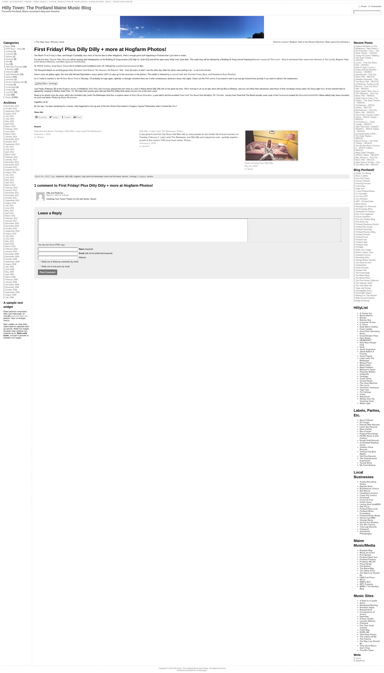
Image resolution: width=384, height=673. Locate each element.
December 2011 (12, 193)
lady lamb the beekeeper (92, 176)
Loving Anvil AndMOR (370, 504)
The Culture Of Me (368, 637)
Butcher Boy (365, 320)
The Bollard (365, 566)
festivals (9, 59)
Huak (362, 347)
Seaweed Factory (363, 255)
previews (10, 79)
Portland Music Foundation (367, 512)
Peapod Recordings (369, 434)
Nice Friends (365, 431)
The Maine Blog (362, 275)
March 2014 (10, 134)
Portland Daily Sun (368, 557)
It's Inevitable (361, 194)
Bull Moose (365, 491)
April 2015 (9, 124)
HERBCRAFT (366, 340)
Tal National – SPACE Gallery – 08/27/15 (365, 106)
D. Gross (364, 324)
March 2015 (10, 126)
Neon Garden (366, 429)
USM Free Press (367, 577)
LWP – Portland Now (364, 201)
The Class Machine (368, 383)
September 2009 (12, 262)
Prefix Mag (365, 630)
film (7, 61)
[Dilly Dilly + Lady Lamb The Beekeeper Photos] (191, 139)
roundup (9, 84)
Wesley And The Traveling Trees (367, 400)
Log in (358, 658)
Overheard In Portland (365, 211)
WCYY (363, 580)
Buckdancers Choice (369, 488)
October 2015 (11, 108)
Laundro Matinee (367, 621)
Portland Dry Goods (364, 227)
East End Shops (363, 178)
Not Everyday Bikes (364, 209)
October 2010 (11, 228)
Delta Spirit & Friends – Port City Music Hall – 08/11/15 (368, 163)
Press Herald (366, 564)
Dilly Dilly (93, 89)
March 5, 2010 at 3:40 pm (57, 195)
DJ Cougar (364, 422)
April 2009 (9, 274)
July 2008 (9, 297)
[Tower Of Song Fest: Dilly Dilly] (295, 145)
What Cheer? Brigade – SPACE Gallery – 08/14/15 (367, 154)
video (8, 95)
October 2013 (11, 142)
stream (9, 90)
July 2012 (9, 175)
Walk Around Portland (365, 298)
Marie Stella (365, 365)
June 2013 (9, 149)
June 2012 (9, 177)
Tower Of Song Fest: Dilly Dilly (258, 163)
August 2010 (10, 233)
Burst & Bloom (366, 420)
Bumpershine (366, 610)
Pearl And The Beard (189, 95)
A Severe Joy (366, 313)
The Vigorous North (364, 283)
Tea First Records (368, 456)
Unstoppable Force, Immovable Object (364, 292)
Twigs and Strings (363, 288)
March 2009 (10, 277)
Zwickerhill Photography (366, 532)
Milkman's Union (367, 369)
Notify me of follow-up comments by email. (60, 262)
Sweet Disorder (362, 268)
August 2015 (10, 114)
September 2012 (12, 170)
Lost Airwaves (362, 199)
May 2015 (9, 121)
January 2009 (11, 282)
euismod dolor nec (20, 316)
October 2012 (11, 167)
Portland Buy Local (369, 509)
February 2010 (11, 249)
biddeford (60, 176)
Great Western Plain (369, 336)
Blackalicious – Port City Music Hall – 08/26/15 (366, 111)
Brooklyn (10, 69)
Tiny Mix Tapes (367, 650)
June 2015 (9, 119)
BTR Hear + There (14, 49)
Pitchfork (364, 623)
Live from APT (362, 196)
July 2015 (9, 116)
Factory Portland (363, 181)
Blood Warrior (366, 315)
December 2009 (12, 254)
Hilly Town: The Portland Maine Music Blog (46, 7)
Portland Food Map (364, 229)
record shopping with (15, 82)
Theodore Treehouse (369, 387)
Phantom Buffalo (367, 372)
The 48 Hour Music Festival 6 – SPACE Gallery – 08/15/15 (368, 148)
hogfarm (77, 176)
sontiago (133, 176)
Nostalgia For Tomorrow (366, 206)
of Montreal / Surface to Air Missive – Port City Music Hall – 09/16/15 (367, 86)
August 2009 (10, 264)
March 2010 (10, 246)
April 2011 (9, 213)
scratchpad (11, 87)
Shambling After (362, 257)
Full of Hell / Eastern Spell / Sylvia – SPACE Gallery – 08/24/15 (368, 117)
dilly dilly (69, 176)
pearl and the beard (112, 176)
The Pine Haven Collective (367, 280)
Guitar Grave (365, 502)
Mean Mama (361, 204)
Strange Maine (366, 520)
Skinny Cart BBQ (367, 518)
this (174, 106)
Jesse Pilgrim (366, 356)
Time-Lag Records (368, 527)
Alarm (362, 603)
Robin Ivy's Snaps (363, 250)
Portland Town (362, 245)
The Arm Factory (367, 525)
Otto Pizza (364, 507)
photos (9, 77)
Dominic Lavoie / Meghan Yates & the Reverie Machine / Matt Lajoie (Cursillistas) (310, 42)
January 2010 (11, 251)
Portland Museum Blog (365, 232)
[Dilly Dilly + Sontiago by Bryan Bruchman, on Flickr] (46, 83)
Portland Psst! (362, 237)
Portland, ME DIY (368, 562)
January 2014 (11, 137)
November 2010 (12, 226)
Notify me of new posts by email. (56, 266)
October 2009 (11, 259)
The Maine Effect (363, 278)
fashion (9, 56)
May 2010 (9, 241)
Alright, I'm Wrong (363, 173)
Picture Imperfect (363, 217)
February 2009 (11, 279)
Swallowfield (361, 265)
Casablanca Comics (369, 493)
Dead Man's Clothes (369, 327)
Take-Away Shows (368, 634)
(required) (86, 249)
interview (10, 72)
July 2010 (9, 236)
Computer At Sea (367, 322)
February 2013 (11, 157)
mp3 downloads (13, 74)
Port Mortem (365, 555)
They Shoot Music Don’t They (368, 647)
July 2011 (9, 205)
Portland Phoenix (368, 559)
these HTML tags (57, 245)
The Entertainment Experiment (368, 459)
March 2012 (10, 185)
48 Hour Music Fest (69, 78)
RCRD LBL (364, 632)
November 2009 (12, 256)
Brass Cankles (362, 176)
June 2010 (9, 239)
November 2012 (12, 165)
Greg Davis (57, 66)
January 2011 (11, 221)
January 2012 (11, 190)
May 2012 (9, 180)
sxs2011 (9, 92)
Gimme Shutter (367, 619)
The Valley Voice (367, 571)
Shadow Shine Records (366, 448)
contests (10, 54)
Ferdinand (283, 95)
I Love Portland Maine (365, 191)
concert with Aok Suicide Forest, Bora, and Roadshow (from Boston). (204, 74)
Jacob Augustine (367, 349)
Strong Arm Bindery (369, 522)
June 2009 (9, 269)
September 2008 (12, 292)
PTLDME (359, 247)
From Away (360, 186)
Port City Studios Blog (365, 219)
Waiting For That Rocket (366, 295)
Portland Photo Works (370, 516)
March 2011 (10, 216)
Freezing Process (363, 183)
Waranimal (365, 396)
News (7, 46)
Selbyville (364, 374)
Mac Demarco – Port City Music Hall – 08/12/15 (367, 158)
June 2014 (9, 131)
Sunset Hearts (366, 381)
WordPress (360, 661)
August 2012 (10, 172)
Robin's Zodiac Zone (364, 252)
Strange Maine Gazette (366, 260)
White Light (365, 403)
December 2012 (12, 162)
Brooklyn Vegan (367, 607)
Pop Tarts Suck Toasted (367, 626)
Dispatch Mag (366, 550)
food (8, 64)
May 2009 (9, 272)
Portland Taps (362, 242)
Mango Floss (366, 363)
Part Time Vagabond (364, 214)
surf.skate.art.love (363, 262)
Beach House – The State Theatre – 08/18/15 (367, 142)
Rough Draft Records (369, 440)
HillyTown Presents (14, 67)
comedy (9, 51)
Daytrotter (364, 616)
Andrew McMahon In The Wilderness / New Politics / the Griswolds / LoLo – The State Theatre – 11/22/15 (367, 49)
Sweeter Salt (361, 270)
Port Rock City (362, 222)
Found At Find (366, 500)
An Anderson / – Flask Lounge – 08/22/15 (365, 123)
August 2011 (10, 203)
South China (365, 378)
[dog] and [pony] (363, 300)
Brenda (363, 318)
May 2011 (9, 211)
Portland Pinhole (363, 234)
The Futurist (365, 639)
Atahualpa (202, 670)
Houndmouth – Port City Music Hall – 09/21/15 (366, 75)
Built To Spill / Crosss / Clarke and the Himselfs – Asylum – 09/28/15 (367, 69)
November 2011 (12, 195)
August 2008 (10, 295)
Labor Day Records (368, 427)
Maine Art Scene (367, 553)
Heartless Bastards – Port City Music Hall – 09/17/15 (367, 80)
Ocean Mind (68, 66)
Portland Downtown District (367, 224)
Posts (363, 6)
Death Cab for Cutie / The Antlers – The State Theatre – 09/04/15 (368, 100)
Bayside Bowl (366, 486)
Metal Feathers (366, 367)
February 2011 (11, 218)
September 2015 (12, 111)
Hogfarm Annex (69, 89)
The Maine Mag (367, 568)
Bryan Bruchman (69, 97)
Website (82, 257)
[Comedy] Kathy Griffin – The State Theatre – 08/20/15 (366, 136)
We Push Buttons (368, 465)
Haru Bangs (365, 338)
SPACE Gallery (44, 66)
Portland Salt (361, 239)
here (323, 89)
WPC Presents (366, 584)
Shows (8, 97)
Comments (376, 6)
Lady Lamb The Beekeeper (367, 359)
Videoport (364, 529)
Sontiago (106, 89)
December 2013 (12, 139)
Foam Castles (366, 329)
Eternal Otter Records (60, 59)
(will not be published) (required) (95, 253)
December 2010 (12, 223)
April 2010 (9, 244)
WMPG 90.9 (365, 582)
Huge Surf (360, 188)
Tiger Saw (364, 390)
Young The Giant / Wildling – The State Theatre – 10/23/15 (368, 57)
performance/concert (127, 66)
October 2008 (11, 290)
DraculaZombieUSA (308, 95)
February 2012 (11, 188)
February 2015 (11, 129)
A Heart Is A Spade (368, 601)
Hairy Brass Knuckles (142, 95)
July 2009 (9, 267)
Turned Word (366, 463)
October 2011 (11, 198)
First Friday (49, 55)
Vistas (362, 394)
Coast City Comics (368, 495)
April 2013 (9, 152)
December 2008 (12, 285)
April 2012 (9, 182)
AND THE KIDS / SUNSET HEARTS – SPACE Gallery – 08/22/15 (367, 129)
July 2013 (9, 147)
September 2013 (12, 144)
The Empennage (363, 273)
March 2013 (10, 154)
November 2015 (12, 106)
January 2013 (11, 159)
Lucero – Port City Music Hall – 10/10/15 (366, 64)
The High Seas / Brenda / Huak (50, 42)
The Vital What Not (364, 285)
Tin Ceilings (365, 392)
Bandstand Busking (369, 605)
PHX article (210, 78)
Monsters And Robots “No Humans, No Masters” (96, 70)
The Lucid (364, 385)
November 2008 (12, 287)
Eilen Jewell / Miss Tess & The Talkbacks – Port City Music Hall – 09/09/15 (367, 93)
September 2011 (12, 200)
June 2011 (9, 208)
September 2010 (12, 231)
